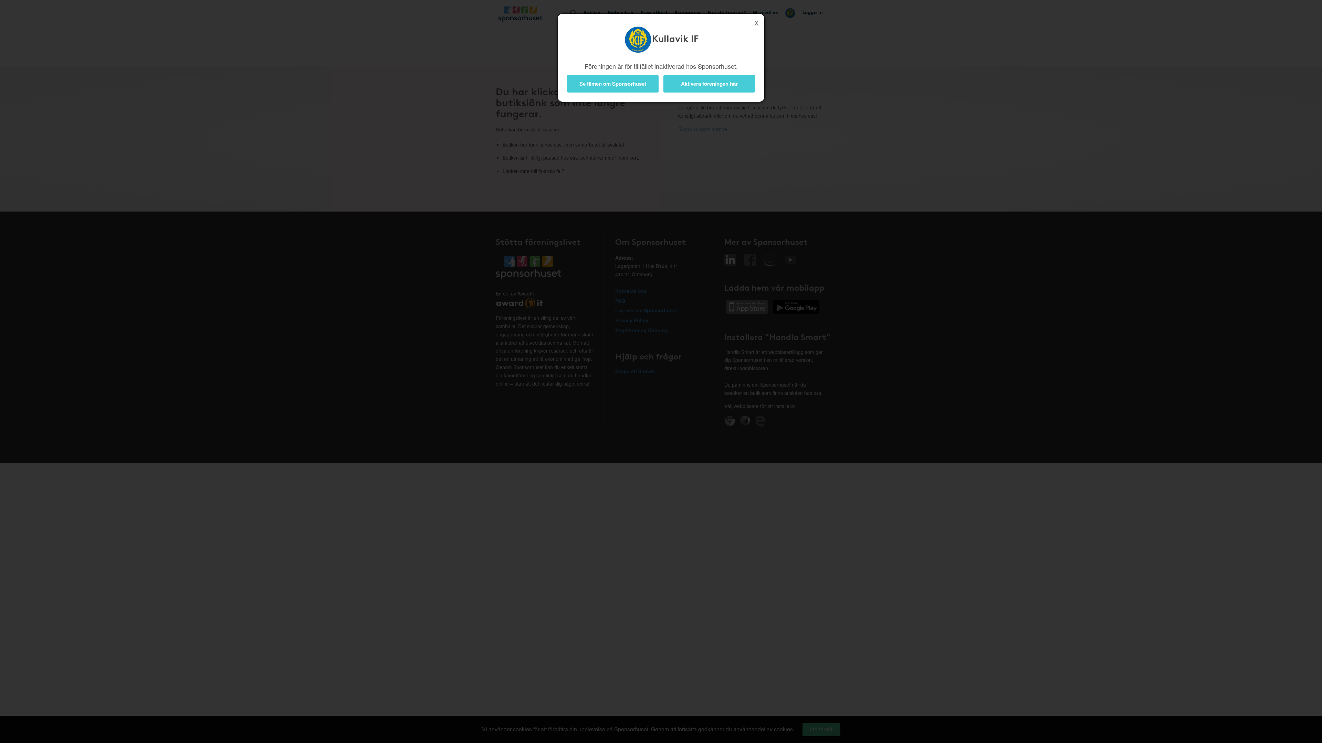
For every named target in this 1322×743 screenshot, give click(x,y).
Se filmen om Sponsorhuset (612, 83)
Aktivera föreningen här (709, 83)
